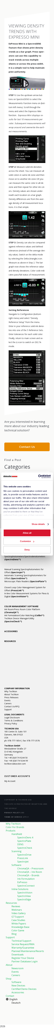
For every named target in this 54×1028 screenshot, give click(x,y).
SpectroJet (23, 861)
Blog (14, 933)
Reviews (16, 906)
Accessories (18, 992)
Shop (8, 978)
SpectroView (24, 896)
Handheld (17, 834)
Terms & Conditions (13, 720)
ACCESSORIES (11, 631)
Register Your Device (23, 958)
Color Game (18, 930)
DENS (20, 844)
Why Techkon (10, 691)
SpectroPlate (24, 841)
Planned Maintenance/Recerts (28, 951)
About (9, 964)
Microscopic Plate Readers (25, 581)
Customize (25, 541)
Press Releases (11, 697)
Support (8, 709)
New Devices (18, 985)
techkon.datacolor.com (15, 763)
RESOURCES (10, 641)
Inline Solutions (20, 889)
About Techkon (11, 694)
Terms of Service (13, 817)
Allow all (27, 533)
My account (9, 781)
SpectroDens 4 (25, 837)
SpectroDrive (24, 854)
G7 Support (18, 916)
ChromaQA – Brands (28, 875)
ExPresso (22, 882)
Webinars (17, 909)
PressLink (22, 858)
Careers (8, 703)
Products (10, 830)
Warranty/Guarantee (23, 947)
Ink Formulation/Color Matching (24, 615)
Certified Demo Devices (24, 989)
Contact (10, 995)
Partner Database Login (25, 961)
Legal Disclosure (12, 717)
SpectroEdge (24, 899)
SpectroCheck (24, 847)
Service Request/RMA (23, 944)
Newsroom (17, 968)
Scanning (16, 851)
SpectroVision (24, 892)
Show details (38, 524)
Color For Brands (15, 827)
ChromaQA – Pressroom (30, 868)
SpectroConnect (26, 885)
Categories (17, 466)
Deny (27, 549)
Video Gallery (19, 913)
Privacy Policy (10, 723)
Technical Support (21, 940)
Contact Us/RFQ (11, 706)
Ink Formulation (26, 878)
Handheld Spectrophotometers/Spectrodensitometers (24, 556)
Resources (11, 902)
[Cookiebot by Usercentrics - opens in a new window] (38, 476)
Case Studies (18, 920)
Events (7, 700)
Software (16, 865)
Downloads (18, 954)
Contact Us (27, 447)
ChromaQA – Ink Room (29, 871)
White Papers (19, 923)
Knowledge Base (20, 927)
